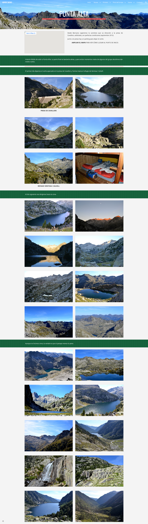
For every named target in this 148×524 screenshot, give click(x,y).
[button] (146, 2)
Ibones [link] (96, 2)
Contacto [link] (140, 2)
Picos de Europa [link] (118, 2)
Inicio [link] (89, 2)
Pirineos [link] (105, 2)
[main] (74, 14)
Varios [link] (130, 2)
